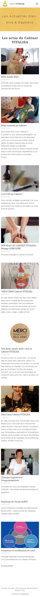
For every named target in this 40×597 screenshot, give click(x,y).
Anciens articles (7, 566)
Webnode (24, 594)
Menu (37, 4)
